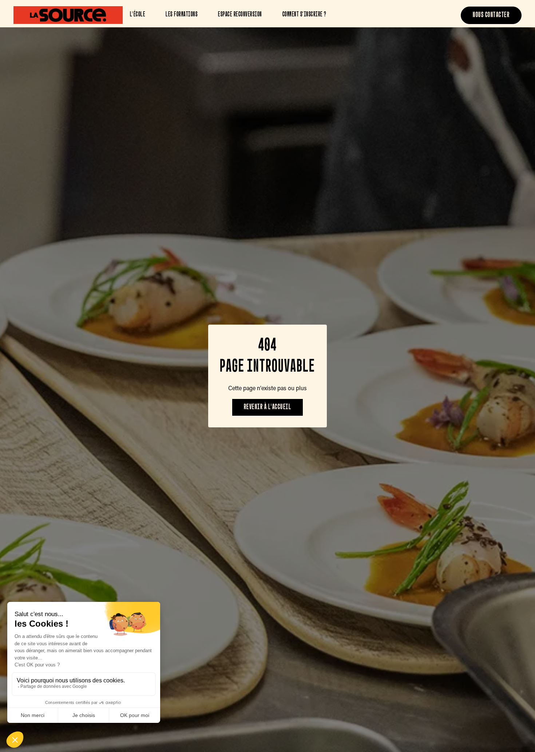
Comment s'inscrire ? (304, 15)
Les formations (182, 15)
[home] (68, 15)
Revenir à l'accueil (268, 407)
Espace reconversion (240, 15)
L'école (138, 15)
